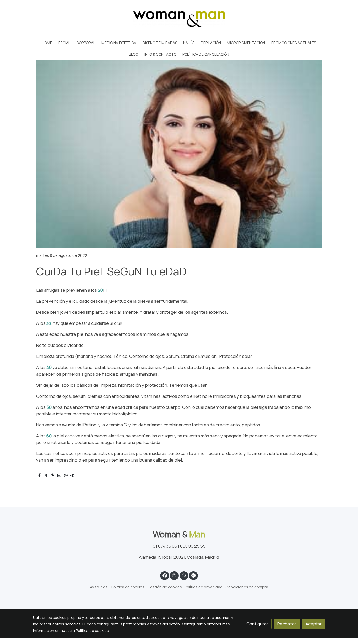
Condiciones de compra (246, 586)
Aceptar (314, 624)
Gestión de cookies (165, 586)
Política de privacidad (204, 586)
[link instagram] (174, 575)
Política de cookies (127, 586)
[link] (179, 19)
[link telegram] (193, 575)
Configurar (257, 624)
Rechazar (286, 624)
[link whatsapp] (184, 575)
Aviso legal (99, 586)
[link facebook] (164, 575)
